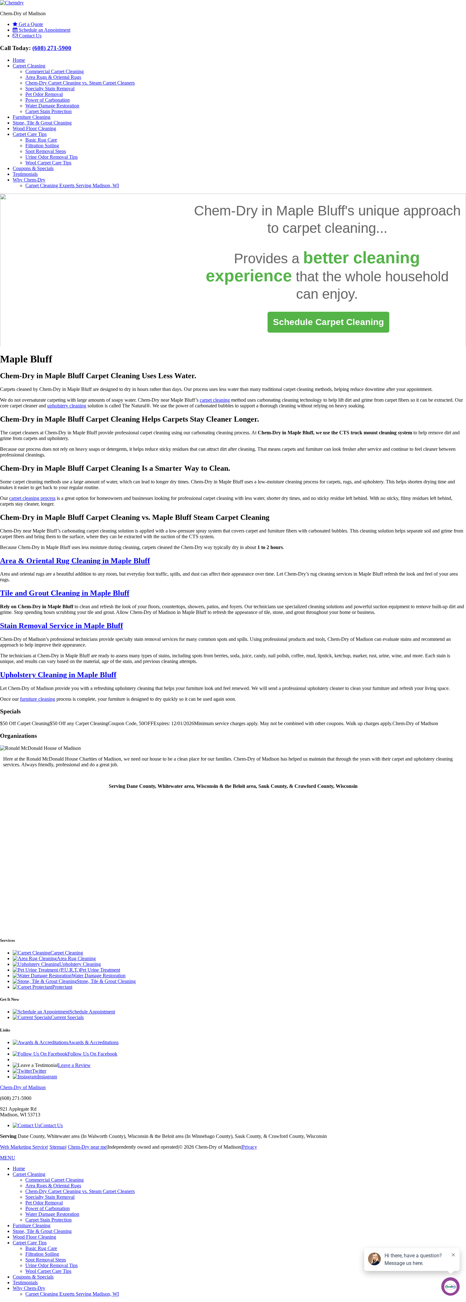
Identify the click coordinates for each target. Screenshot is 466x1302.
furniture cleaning (37, 699)
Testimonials (25, 174)
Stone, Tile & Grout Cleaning (42, 122)
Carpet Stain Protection (48, 111)
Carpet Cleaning (29, 65)
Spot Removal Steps (45, 151)
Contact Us (51, 1125)
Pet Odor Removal (44, 94)
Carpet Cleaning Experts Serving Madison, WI (72, 185)
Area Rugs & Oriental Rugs (53, 77)
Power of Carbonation (47, 100)
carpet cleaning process (32, 498)
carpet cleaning (329, 228)
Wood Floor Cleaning (34, 128)
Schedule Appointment (92, 1011)
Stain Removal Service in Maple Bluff (61, 626)
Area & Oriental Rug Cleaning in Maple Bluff (75, 561)
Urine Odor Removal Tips (51, 157)
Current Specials (67, 1017)
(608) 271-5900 (51, 48)
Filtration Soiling (42, 145)
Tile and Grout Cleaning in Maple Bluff (64, 593)
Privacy (249, 1147)
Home (19, 60)
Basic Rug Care (41, 140)
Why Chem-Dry (29, 179)
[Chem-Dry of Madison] (12, 2)
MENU (7, 1157)
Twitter (39, 1071)
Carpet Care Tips (30, 134)
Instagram (47, 1076)
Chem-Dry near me (87, 1147)
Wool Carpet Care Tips (48, 162)
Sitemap (57, 1147)
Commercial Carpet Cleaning (54, 71)
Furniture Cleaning (31, 117)
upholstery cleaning (66, 405)
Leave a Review (74, 1065)
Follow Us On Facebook (92, 1053)
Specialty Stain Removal (49, 88)
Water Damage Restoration (52, 105)
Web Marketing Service (23, 1147)
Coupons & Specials (33, 168)
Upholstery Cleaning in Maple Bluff (58, 675)
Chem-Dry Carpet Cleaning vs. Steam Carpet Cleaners (80, 83)
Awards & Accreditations (93, 1042)
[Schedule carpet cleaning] (328, 322)
